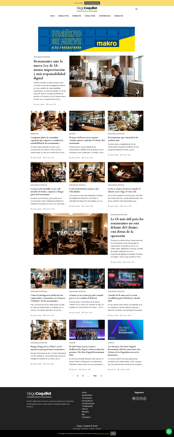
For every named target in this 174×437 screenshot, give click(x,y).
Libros (85, 409)
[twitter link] (137, 398)
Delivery (72, 134)
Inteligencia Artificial (42, 57)
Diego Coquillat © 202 (86, 426)
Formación (87, 398)
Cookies (91, 428)
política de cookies (103, 433)
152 (94, 376)
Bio (83, 414)
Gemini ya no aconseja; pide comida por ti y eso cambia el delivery (86, 296)
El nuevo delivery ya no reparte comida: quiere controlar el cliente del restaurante (87, 140)
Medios (85, 411)
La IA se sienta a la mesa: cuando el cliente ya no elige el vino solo (124, 190)
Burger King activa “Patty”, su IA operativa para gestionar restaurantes (48, 348)
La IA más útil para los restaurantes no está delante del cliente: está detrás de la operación (127, 227)
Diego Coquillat (40, 104)
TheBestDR (87, 406)
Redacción (74, 369)
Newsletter (87, 395)
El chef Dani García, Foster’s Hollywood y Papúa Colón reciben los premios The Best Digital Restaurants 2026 (86, 350)
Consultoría (87, 401)
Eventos (72, 343)
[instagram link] (141, 398)
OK (113, 433)
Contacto (86, 417)
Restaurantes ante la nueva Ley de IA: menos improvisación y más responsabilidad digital (49, 69)
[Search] (136, 9)
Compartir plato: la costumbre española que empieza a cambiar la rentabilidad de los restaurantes (47, 140)
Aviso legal (76, 428)
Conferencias (88, 403)
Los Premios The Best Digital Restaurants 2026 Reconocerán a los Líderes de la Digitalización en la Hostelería (124, 350)
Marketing (34, 134)
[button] (169, 432)
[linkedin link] (133, 398)
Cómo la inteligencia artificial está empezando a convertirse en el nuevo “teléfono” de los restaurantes (48, 298)
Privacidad (84, 428)
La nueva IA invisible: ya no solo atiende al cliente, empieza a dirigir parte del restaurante (47, 191)
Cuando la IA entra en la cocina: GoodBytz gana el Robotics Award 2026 (124, 298)
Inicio (84, 392)
